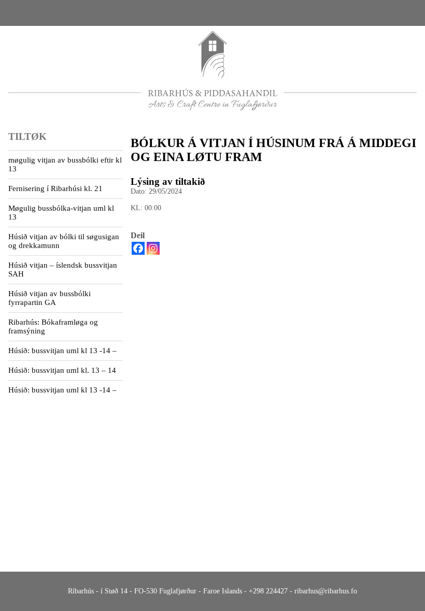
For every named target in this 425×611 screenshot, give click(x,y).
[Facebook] (138, 248)
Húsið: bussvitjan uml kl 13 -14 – (62, 350)
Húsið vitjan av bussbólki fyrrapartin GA (49, 298)
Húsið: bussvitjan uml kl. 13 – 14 (62, 370)
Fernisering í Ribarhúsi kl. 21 (55, 188)
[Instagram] (153, 248)
